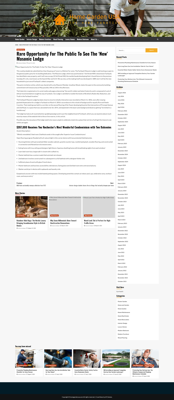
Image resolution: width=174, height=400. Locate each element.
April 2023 (121, 216)
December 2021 (123, 274)
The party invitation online (26, 85)
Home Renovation (123, 319)
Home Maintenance (124, 312)
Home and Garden (123, 305)
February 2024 (122, 187)
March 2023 (121, 220)
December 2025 (123, 114)
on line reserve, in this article (55, 116)
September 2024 (123, 161)
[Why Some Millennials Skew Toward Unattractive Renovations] (65, 207)
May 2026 (121, 103)
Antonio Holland (22, 63)
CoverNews (99, 397)
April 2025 (121, 140)
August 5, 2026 (31, 374)
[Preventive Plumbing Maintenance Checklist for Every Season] (29, 358)
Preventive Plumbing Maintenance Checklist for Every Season (137, 62)
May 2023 (121, 212)
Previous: (31, 184)
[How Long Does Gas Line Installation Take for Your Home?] (58, 358)
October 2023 (122, 201)
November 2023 (123, 198)
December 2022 (123, 230)
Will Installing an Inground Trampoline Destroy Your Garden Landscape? (136, 74)
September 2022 (123, 241)
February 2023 (122, 223)
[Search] (158, 39)
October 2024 (122, 158)
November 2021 (123, 278)
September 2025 (123, 122)
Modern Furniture (45, 39)
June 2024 (121, 172)
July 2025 (121, 129)
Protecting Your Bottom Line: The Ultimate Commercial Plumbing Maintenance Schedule (135, 80)
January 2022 (122, 270)
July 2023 (121, 205)
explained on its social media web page (41, 91)
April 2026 (121, 107)
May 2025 (121, 136)
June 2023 (121, 209)
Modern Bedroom (83, 39)
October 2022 (122, 238)
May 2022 (121, 256)
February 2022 (122, 267)
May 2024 (121, 176)
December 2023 (123, 194)
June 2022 (121, 252)
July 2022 (121, 249)
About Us (94, 39)
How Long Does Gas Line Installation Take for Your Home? (135, 66)
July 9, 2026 (59, 374)
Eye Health (119, 291)
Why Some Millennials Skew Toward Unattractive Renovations (63, 221)
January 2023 (122, 227)
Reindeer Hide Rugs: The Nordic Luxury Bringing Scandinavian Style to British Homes (31, 223)
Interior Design (32, 39)
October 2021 (122, 281)
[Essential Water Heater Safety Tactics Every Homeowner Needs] (87, 358)
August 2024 (122, 165)
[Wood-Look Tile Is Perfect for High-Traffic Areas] (99, 207)
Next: (91, 184)
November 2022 (123, 234)
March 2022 (121, 263)
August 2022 (122, 245)
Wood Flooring (58, 39)
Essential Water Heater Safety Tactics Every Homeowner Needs (137, 70)
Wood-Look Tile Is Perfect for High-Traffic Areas (97, 221)
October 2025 (122, 118)
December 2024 (123, 151)
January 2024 (122, 190)
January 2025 (122, 147)
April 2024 (121, 180)
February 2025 (122, 143)
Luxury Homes (70, 39)
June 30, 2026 (118, 374)
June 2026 (121, 100)
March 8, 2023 (98, 225)
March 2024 (121, 183)
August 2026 (122, 92)
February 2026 (122, 111)
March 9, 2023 (65, 225)
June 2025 (121, 132)
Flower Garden (122, 301)
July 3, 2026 (88, 374)
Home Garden (19, 39)
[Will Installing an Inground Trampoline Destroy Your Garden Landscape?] (116, 358)
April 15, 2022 (31, 63)
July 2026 (121, 96)
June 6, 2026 (147, 376)
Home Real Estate (123, 316)
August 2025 (122, 125)
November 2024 (123, 154)
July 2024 (121, 169)
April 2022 (121, 259)
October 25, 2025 (32, 228)
